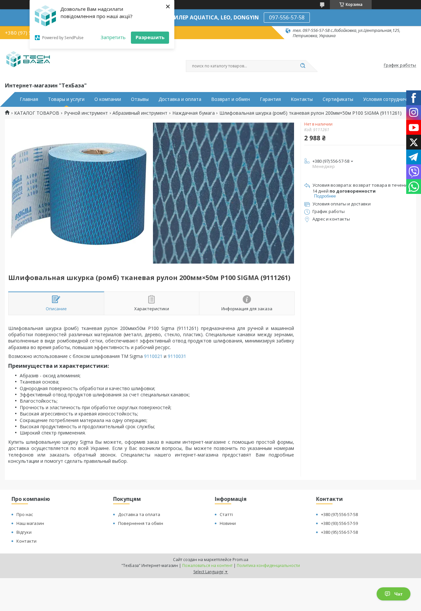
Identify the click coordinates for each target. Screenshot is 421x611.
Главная (29, 99)
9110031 (177, 356)
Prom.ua (240, 559)
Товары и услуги (66, 99)
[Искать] (302, 66)
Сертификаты (338, 99)
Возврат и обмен (230, 99)
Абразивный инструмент (139, 113)
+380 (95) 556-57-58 (339, 532)
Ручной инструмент (86, 113)
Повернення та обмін (140, 523)
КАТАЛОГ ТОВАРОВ (36, 113)
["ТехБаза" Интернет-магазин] (28, 59)
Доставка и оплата (180, 99)
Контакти (26, 541)
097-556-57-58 (287, 17)
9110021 (153, 356)
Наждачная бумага (193, 113)
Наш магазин (30, 523)
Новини (228, 523)
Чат (398, 594)
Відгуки (24, 532)
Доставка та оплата (139, 514)
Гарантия (270, 99)
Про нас (24, 514)
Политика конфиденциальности (268, 565)
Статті (226, 514)
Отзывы (140, 99)
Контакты (302, 99)
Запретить (113, 37)
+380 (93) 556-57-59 (339, 523)
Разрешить (150, 37)
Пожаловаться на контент (207, 565)
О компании (107, 99)
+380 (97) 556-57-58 (339, 514)
